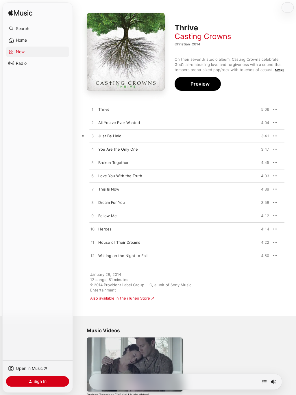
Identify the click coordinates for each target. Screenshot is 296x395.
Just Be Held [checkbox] (109, 136)
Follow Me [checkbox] (107, 215)
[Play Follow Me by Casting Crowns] (92, 216)
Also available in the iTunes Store (120, 298)
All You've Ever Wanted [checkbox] (119, 122)
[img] (20, 13)
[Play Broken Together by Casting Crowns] (92, 162)
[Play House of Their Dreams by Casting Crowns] (92, 242)
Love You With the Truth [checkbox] (120, 175)
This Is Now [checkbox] (108, 189)
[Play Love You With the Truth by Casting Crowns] (92, 176)
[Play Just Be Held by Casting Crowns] (92, 136)
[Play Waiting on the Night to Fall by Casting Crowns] (92, 256)
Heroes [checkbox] (105, 229)
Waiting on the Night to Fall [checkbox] (122, 255)
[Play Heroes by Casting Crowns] (92, 229)
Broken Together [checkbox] (113, 162)
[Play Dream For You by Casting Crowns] (92, 202)
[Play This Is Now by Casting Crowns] (92, 189)
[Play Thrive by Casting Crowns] (92, 109)
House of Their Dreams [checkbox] (119, 242)
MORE (279, 70)
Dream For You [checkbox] (111, 202)
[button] (37, 29)
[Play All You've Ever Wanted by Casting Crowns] (92, 122)
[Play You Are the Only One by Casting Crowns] (92, 149)
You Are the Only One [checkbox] (118, 149)
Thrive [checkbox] (104, 109)
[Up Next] (264, 382)
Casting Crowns (203, 36)
